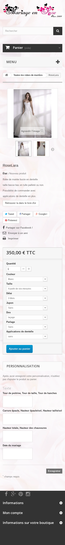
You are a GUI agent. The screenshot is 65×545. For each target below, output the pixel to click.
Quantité (11, 263)
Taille (9, 283)
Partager (25, 214)
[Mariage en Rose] (32, 10)
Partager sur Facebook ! (19, 227)
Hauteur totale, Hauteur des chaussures (25, 428)
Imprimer (13, 238)
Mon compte (13, 513)
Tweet (10, 214)
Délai (9, 293)
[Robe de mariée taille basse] (23, 149)
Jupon (10, 303)
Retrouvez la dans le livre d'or (21, 203)
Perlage (11, 322)
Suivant (52, 149)
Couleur (11, 274)
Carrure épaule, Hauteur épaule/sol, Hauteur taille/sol (32, 410)
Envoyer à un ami (18, 233)
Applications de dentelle (20, 331)
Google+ (42, 214)
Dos (8, 312)
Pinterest (12, 220)
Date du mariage (12, 445)
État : (5, 173)
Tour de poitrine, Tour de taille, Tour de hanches (30, 393)
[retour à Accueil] (6, 75)
